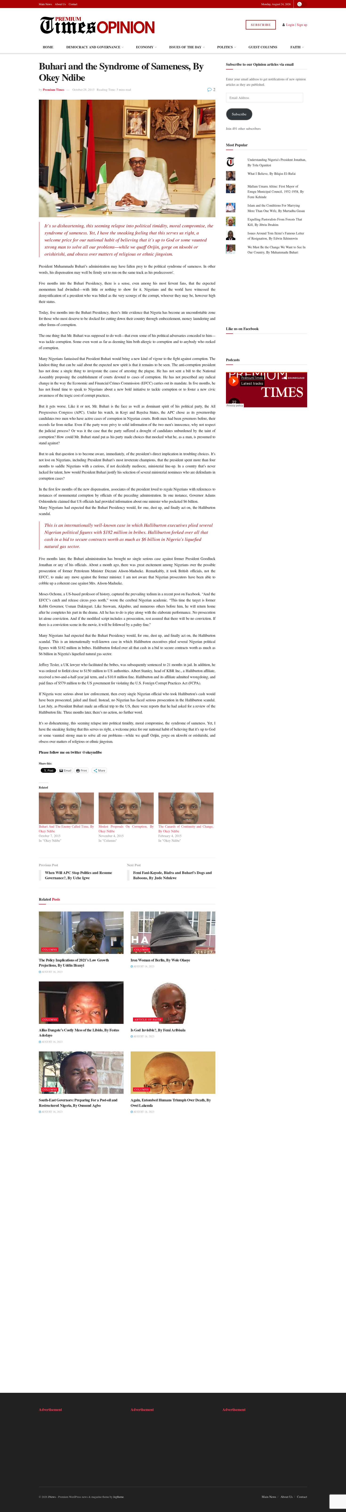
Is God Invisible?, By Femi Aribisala (158, 1030)
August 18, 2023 (52, 971)
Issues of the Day (185, 47)
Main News (45, 4)
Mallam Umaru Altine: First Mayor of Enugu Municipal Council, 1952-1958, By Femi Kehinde (276, 191)
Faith (295, 47)
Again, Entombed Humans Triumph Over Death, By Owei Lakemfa (171, 1102)
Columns (50, 949)
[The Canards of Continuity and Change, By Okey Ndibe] (185, 808)
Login (290, 24)
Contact (73, 4)
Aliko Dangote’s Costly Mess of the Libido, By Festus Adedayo (79, 1032)
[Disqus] (127, 1190)
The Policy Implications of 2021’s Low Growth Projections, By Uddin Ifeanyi (74, 962)
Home (48, 47)
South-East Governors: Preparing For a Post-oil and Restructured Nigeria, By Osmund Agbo (78, 1102)
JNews (52, 1497)
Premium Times (53, 89)
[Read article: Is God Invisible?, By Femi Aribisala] (173, 1002)
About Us (60, 4)
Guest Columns (263, 47)
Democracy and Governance (93, 47)
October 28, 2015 (83, 89)
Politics (225, 47)
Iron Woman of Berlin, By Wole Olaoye (160, 960)
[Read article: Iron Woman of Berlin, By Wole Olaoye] (173, 932)
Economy (144, 47)
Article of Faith (147, 1019)
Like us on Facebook (242, 328)
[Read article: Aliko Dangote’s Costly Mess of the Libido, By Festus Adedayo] (81, 1002)
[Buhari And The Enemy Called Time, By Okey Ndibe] (66, 808)
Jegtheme (118, 1497)
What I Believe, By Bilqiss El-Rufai (272, 173)
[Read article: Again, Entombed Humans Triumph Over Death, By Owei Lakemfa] (173, 1072)
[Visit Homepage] (97, 25)
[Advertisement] (266, 289)
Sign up (302, 24)
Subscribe (261, 25)
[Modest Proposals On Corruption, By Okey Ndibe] (126, 808)
